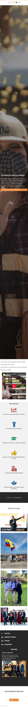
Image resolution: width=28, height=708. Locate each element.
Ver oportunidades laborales (11, 189)
